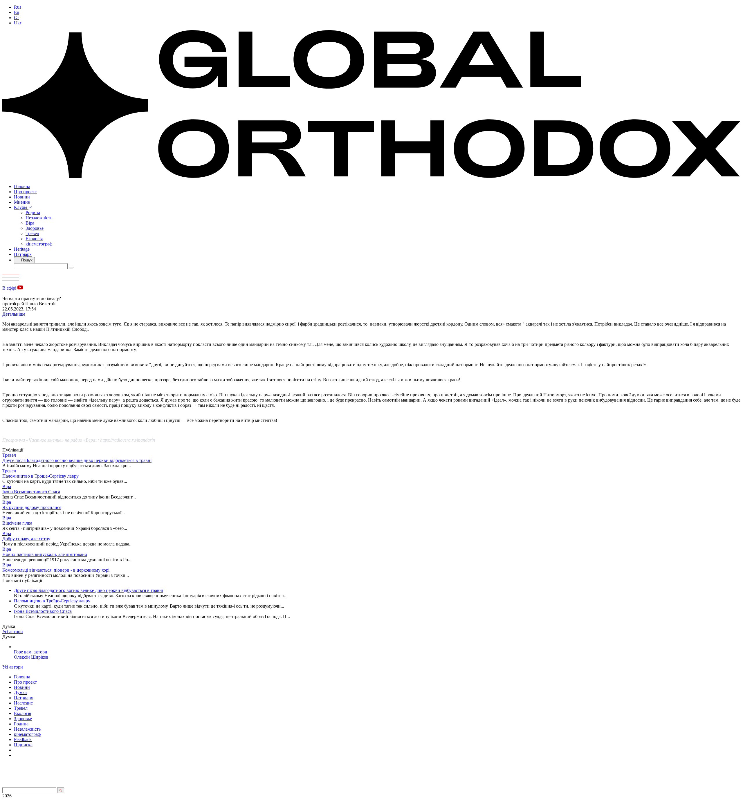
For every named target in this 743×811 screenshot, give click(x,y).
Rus (17, 7)
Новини (22, 196)
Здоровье (35, 228)
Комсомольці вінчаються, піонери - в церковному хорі (56, 570)
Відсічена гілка (17, 523)
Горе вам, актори (30, 651)
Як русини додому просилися (31, 507)
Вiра (30, 223)
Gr (16, 17)
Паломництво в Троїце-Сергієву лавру (40, 476)
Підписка (23, 744)
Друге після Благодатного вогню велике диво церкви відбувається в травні (77, 460)
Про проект (25, 191)
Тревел (32, 233)
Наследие (23, 702)
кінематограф (39, 243)
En (16, 12)
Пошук (26, 260)
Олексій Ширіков (31, 657)
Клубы (21, 207)
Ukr (17, 22)
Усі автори (12, 631)
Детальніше (13, 314)
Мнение (22, 202)
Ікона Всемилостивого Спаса (31, 491)
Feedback (23, 739)
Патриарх (23, 697)
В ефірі (9, 288)
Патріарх (23, 254)
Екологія (34, 238)
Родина (33, 212)
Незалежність (39, 217)
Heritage (22, 249)
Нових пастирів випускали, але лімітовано (44, 554)
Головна (22, 186)
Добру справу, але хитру (26, 538)
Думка (20, 692)
